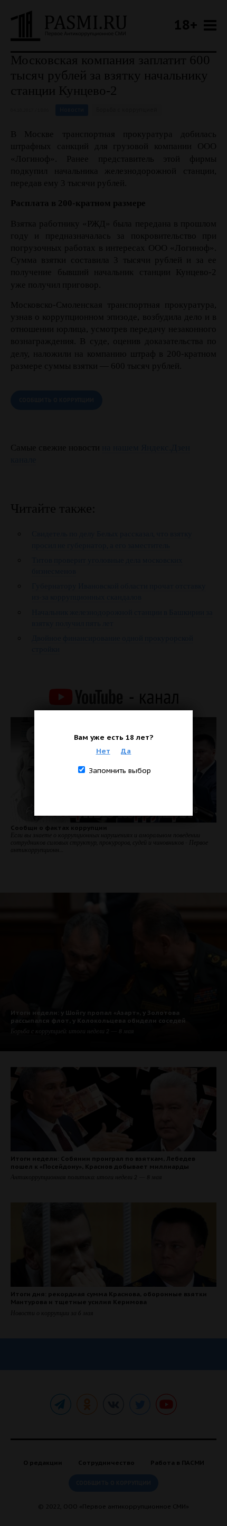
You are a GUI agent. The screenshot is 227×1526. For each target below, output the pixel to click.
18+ (185, 24)
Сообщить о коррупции (56, 400)
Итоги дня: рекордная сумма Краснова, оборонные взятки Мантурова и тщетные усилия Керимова (109, 1298)
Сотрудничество (106, 1462)
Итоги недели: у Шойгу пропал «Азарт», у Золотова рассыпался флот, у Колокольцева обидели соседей (98, 1016)
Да (126, 751)
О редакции (42, 1462)
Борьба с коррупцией (126, 109)
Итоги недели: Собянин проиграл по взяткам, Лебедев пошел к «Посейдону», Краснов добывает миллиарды (103, 1162)
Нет (103, 751)
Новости (72, 109)
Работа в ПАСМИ (177, 1462)
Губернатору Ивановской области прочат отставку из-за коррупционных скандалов (119, 591)
